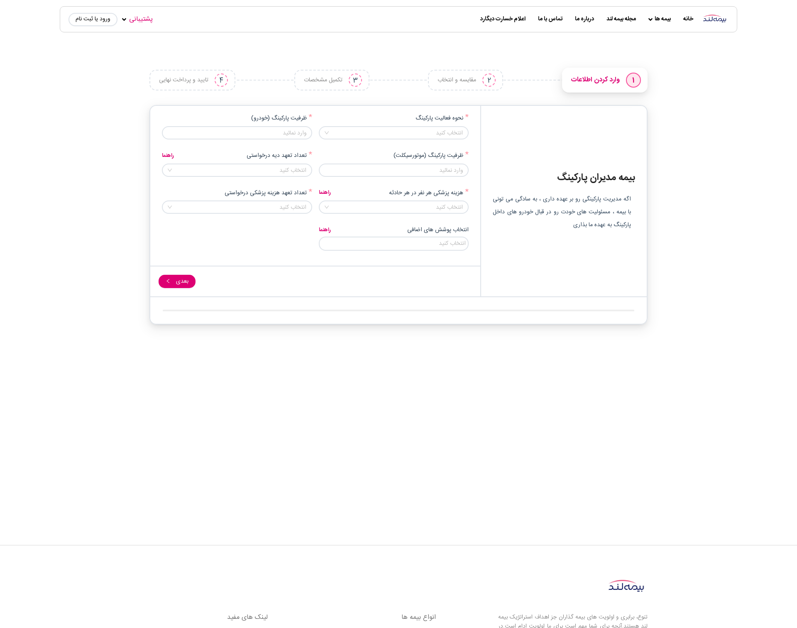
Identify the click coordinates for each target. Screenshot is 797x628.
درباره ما (584, 19)
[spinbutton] (237, 133)
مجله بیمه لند (621, 19)
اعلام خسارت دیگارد (503, 19)
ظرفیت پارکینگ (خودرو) (279, 118)
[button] (167, 130)
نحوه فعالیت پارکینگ (439, 118)
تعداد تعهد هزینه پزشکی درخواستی (266, 193)
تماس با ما (550, 19)
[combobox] (394, 132)
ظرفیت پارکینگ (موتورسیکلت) (428, 156)
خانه (688, 19)
